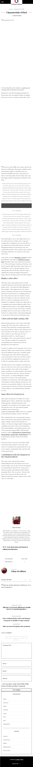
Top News (5, 702)
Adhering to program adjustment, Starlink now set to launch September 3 (17, 608)
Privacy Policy (6, 750)
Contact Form (6, 740)
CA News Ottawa (19, 759)
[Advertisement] (16, 68)
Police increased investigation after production (16, 625)
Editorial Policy (7, 747)
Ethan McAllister (17, 15)
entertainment (6, 724)
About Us (5, 736)
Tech (4, 717)
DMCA (5, 743)
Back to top (15, 763)
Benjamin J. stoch (20, 257)
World (4, 706)
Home (4, 699)
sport (4, 720)
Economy (5, 709)
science (11, 9)
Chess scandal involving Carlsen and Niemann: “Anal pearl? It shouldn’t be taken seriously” (16, 618)
